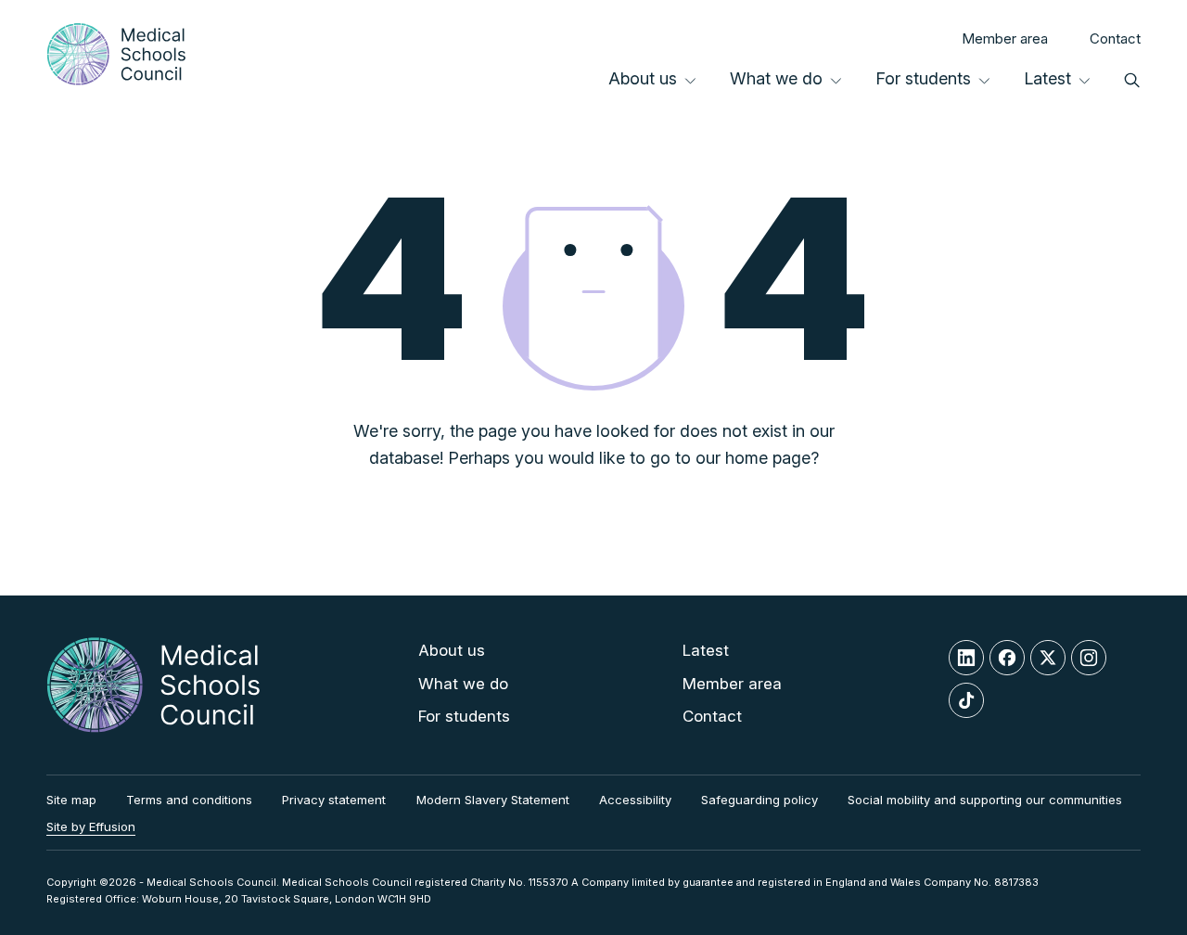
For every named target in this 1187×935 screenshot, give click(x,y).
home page (767, 458)
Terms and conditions (189, 799)
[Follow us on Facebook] (1007, 657)
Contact (1115, 38)
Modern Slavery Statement (492, 799)
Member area (1005, 38)
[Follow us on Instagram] (1088, 657)
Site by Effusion (90, 826)
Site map (71, 799)
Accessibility (635, 799)
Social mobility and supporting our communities (985, 799)
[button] (1131, 79)
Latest (1047, 78)
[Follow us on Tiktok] (966, 700)
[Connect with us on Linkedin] (966, 657)
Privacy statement (334, 799)
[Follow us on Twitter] (1048, 657)
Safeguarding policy (759, 799)
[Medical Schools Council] (115, 54)
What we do (776, 78)
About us (642, 78)
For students (923, 78)
